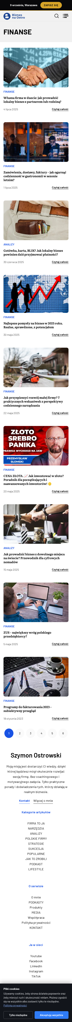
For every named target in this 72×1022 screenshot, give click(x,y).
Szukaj (56, 16)
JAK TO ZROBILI (36, 859)
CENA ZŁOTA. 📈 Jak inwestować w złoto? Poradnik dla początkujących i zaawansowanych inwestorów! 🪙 (33, 479)
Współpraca (36, 917)
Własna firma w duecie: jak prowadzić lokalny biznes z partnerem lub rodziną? (32, 99)
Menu (66, 16)
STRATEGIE (36, 843)
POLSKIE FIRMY (36, 838)
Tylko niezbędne (18, 1015)
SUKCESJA (36, 849)
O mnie (36, 897)
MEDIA (36, 912)
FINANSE (9, 91)
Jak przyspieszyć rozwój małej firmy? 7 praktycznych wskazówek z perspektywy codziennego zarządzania (33, 401)
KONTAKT (36, 928)
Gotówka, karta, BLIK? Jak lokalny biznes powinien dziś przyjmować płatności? (33, 252)
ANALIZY (9, 244)
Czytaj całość (60, 109)
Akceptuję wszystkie (51, 1015)
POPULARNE (36, 854)
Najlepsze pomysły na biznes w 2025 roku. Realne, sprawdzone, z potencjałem (33, 325)
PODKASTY (36, 902)
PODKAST (36, 864)
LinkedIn (36, 966)
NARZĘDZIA (36, 828)
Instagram (36, 971)
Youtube (36, 956)
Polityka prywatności (36, 922)
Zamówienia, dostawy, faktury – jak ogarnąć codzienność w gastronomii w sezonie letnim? (34, 176)
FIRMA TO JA (36, 823)
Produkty (36, 907)
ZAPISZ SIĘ (51, 5)
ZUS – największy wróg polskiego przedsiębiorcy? (27, 634)
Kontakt (24, 800)
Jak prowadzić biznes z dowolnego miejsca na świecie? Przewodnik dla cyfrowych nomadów (34, 558)
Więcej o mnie (43, 800)
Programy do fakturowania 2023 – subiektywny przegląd (27, 709)
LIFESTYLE (36, 869)
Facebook (36, 961)
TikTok (36, 976)
